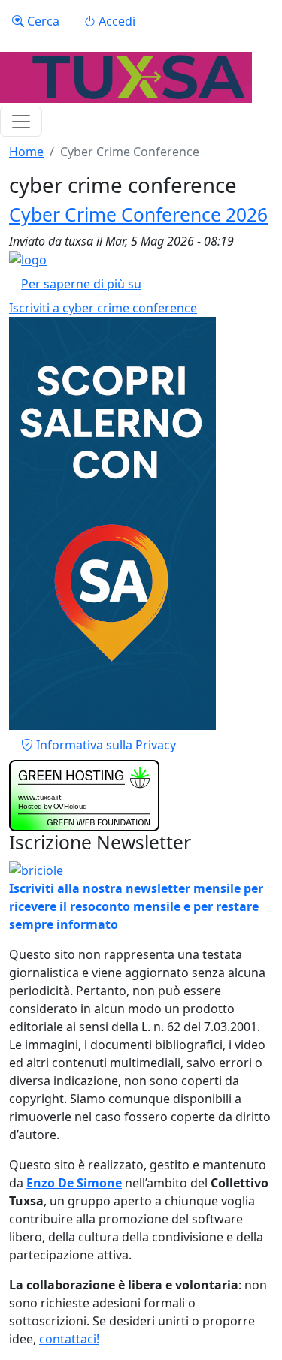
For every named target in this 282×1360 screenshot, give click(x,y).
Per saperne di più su (81, 284)
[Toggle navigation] (21, 122)
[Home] (126, 77)
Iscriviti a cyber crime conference (103, 308)
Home (26, 151)
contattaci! (69, 1339)
